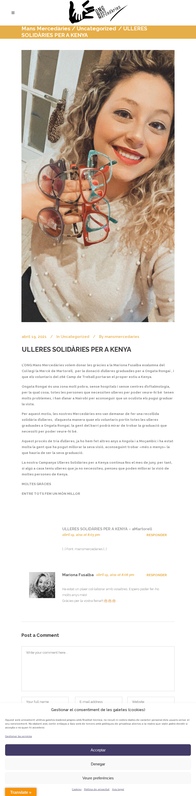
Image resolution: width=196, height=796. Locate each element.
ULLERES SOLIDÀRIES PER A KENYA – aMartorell (107, 529)
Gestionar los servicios (18, 736)
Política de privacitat (96, 789)
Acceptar (98, 750)
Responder (156, 535)
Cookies (76, 789)
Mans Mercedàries (45, 28)
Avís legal (118, 789)
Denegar (98, 764)
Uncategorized (96, 28)
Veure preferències (98, 778)
